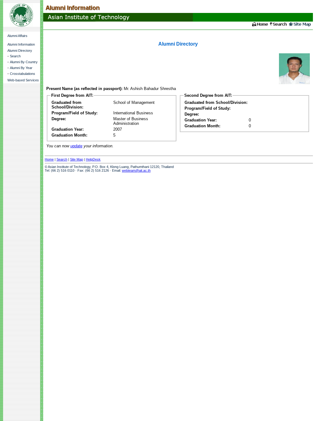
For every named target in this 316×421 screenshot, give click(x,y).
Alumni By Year (21, 68)
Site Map (76, 159)
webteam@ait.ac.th (136, 170)
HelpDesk (93, 159)
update (76, 146)
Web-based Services (23, 80)
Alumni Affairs (17, 36)
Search (15, 56)
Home (49, 159)
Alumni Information (21, 44)
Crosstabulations (22, 74)
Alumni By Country (24, 62)
